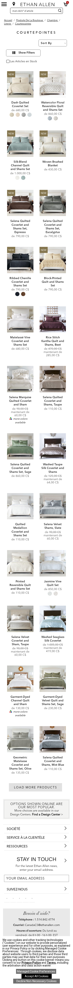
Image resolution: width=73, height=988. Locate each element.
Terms (51, 962)
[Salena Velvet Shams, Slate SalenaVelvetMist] (53, 506)
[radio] (12, 115)
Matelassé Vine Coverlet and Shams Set (20, 340)
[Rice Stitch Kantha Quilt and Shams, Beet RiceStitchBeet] (53, 319)
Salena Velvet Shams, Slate (53, 526)
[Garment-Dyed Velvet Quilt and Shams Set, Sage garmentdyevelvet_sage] (53, 678)
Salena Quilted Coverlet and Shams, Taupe (53, 400)
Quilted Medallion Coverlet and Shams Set (20, 529)
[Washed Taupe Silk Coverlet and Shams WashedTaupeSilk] (53, 446)
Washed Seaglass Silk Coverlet (52, 638)
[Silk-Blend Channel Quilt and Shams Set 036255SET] (20, 143)
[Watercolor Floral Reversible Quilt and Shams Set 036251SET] (53, 84)
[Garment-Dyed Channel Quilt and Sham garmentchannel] (20, 678)
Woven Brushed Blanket (52, 163)
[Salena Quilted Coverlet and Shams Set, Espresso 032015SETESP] (20, 203)
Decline (36, 981)
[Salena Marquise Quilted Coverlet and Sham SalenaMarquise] (20, 379)
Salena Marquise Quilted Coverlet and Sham (20, 400)
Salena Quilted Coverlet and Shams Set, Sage (20, 467)
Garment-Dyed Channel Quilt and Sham (20, 700)
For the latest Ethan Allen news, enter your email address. (37, 868)
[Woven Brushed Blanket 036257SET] (53, 143)
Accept (36, 976)
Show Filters (26, 53)
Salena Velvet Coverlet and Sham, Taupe (20, 640)
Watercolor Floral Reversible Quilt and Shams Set (52, 106)
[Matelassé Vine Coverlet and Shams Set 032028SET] (20, 319)
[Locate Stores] (14, 4)
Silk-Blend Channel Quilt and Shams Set (20, 165)
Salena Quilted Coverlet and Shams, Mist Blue (53, 761)
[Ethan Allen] (37, 3)
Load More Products (35, 787)
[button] (66, 4)
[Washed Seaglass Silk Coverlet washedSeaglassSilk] (53, 619)
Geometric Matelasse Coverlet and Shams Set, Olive (20, 763)
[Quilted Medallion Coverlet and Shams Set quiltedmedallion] (20, 506)
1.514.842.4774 (44, 919)
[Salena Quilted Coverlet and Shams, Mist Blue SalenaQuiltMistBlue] (53, 739)
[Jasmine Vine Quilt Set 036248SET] (53, 563)
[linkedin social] (19, 898)
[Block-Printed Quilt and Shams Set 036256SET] (53, 260)
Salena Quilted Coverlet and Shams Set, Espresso (20, 226)
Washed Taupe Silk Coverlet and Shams (52, 467)
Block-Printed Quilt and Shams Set (53, 281)
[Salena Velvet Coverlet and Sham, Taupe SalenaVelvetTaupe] (20, 619)
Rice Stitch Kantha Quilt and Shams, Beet (52, 340)
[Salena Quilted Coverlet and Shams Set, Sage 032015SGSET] (20, 446)
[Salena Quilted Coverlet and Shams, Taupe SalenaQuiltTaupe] (53, 379)
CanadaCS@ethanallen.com (42, 925)
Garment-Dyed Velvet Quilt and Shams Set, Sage (53, 700)
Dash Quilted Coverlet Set (20, 104)
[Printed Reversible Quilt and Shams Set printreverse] (20, 563)
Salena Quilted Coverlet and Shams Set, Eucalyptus (53, 226)
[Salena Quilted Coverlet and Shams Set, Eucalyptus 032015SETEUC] (53, 203)
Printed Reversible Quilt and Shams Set (20, 584)
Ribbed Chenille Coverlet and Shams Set (20, 281)
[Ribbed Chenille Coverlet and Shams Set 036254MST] (20, 260)
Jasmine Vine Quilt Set (52, 583)
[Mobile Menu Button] (4, 4)
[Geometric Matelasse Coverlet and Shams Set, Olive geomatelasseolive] (20, 739)
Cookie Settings (36, 971)
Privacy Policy (31, 962)
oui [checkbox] (12, 61)
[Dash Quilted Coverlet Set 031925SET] (20, 84)
